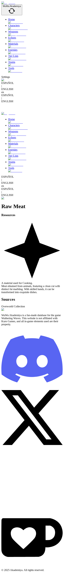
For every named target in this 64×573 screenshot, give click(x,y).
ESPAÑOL (7, 83)
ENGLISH (7, 89)
